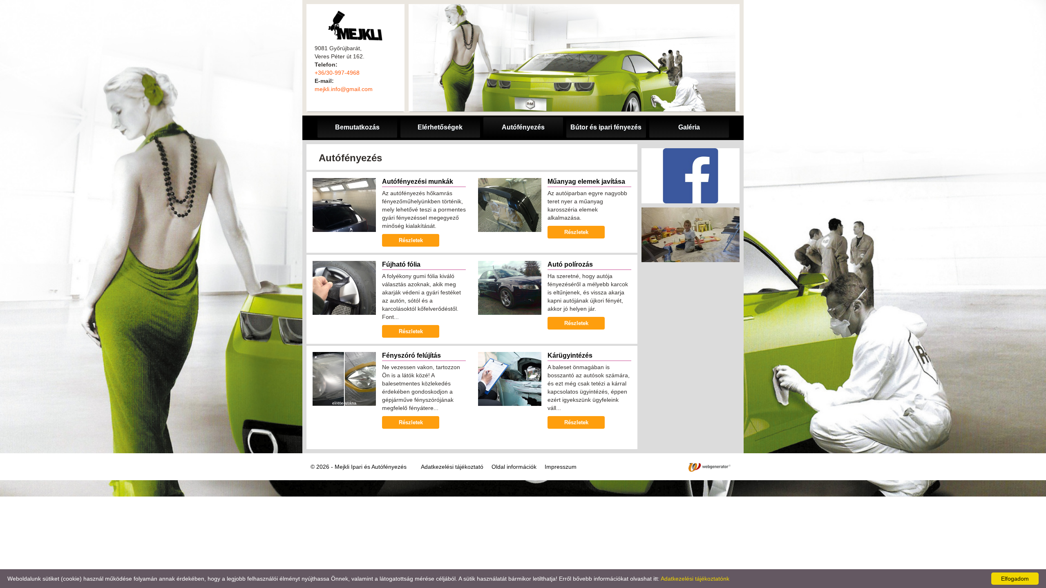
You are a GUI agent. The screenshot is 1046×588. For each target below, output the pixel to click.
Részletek (411, 240)
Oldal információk (514, 466)
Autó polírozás (570, 264)
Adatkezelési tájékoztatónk (695, 578)
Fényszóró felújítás (411, 355)
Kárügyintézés (570, 355)
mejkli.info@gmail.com (344, 89)
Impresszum (561, 466)
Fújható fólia (401, 264)
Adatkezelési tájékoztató (452, 466)
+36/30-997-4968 (337, 72)
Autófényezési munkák (417, 181)
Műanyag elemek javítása (586, 181)
